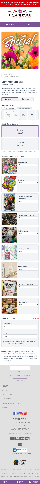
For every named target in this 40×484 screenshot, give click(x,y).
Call (7, 482)
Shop (11, 24)
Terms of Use (34, 476)
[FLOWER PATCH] (20, 19)
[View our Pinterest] (25, 414)
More (4, 94)
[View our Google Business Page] (18, 414)
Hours (34, 482)
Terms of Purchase (20, 476)
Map (20, 482)
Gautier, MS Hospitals (31, 470)
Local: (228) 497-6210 (20, 429)
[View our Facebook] (14, 414)
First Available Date (24, 108)
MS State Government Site (28, 473)
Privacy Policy (6, 476)
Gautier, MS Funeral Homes (11, 470)
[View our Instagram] (21, 414)
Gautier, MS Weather (9, 473)
